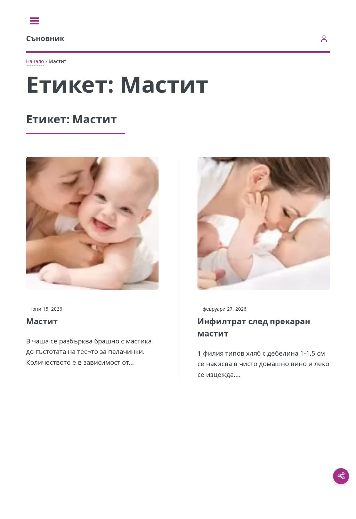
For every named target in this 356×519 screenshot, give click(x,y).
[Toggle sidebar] (34, 20)
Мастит (42, 321)
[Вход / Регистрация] (324, 38)
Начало (35, 61)
